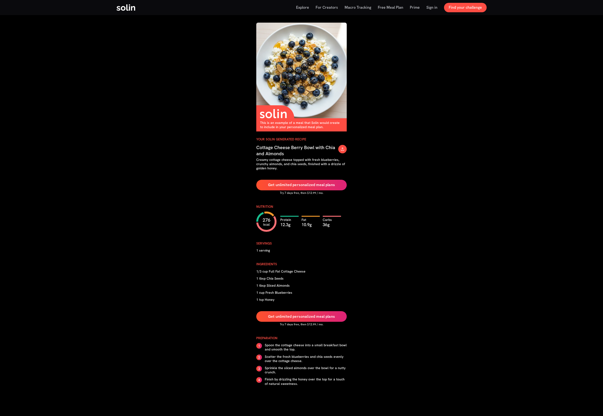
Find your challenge (465, 7)
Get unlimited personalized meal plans (301, 184)
